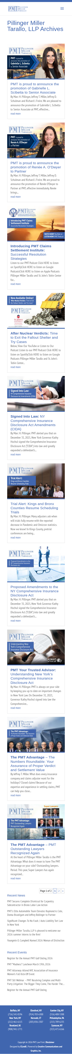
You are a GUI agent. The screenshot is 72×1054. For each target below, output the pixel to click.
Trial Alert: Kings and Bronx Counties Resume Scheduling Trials (34, 508)
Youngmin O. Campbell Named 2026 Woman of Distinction (35, 940)
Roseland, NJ (15, 1025)
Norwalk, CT (36, 1018)
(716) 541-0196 (15, 1014)
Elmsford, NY (36, 1010)
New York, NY (15, 1018)
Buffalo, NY (15, 1010)
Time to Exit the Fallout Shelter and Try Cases (34, 337)
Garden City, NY (57, 1010)
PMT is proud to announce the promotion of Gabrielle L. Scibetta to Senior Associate (35, 88)
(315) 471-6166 (57, 1029)
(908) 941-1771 (15, 1029)
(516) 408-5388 (57, 1014)
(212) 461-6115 (15, 1021)
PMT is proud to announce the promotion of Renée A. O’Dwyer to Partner (36, 167)
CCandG (23, 1046)
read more (16, 113)
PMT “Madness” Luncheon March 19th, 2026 (28, 964)
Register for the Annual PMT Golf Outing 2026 (30, 958)
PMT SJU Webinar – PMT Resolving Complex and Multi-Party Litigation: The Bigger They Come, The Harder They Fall (35, 982)
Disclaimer (50, 1042)
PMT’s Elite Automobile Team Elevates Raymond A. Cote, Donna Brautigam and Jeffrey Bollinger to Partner (34, 913)
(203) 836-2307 (36, 1021)
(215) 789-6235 (57, 1021)
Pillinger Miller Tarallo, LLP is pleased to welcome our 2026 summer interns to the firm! (34, 932)
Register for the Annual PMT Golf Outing (27, 990)
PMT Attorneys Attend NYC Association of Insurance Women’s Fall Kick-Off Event (32, 972)
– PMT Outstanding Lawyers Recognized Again (33, 849)
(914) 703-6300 (36, 1014)
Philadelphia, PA (57, 1018)
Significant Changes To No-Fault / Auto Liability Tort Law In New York (35, 922)
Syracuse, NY (56, 1025)
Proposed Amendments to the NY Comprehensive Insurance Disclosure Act (35, 591)
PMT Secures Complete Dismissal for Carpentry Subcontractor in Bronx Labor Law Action (30, 903)
